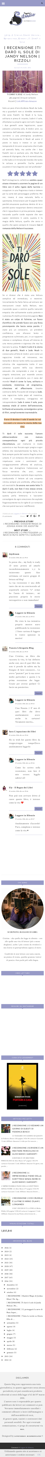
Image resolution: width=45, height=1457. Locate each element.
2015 (6, 1356)
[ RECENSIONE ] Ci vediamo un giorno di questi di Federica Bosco (27, 1128)
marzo (10, 1345)
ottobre (10, 1292)
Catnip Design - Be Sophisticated (27, 1436)
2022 (6, 1259)
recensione (10, 38)
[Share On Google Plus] (35, 516)
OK (39, 1454)
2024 (6, 1251)
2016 (7, 35)
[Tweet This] (27, 516)
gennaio (10, 1352)
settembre (11, 1323)
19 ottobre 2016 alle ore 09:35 (24, 704)
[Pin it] (39, 516)
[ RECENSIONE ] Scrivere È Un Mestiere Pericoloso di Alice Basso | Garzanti (27, 1151)
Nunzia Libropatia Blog (21, 648)
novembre (11, 1288)
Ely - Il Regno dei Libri (21, 787)
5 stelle (17, 35)
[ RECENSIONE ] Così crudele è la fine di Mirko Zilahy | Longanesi (27, 1201)
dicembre (11, 1285)
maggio (10, 1337)
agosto (10, 1326)
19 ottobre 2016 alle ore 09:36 (24, 763)
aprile (9, 1341)
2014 (6, 1360)
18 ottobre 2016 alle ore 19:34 (18, 652)
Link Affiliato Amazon (26, 101)
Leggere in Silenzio (25, 612)
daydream (14, 554)
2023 (6, 1255)
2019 (6, 1270)
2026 (6, 1248)
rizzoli (22, 38)
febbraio (11, 1349)
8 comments (7, 516)
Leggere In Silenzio (27, 1448)
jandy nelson (32, 35)
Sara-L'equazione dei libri (22, 731)
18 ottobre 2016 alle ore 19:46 (18, 735)
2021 (6, 1262)
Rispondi (38, 606)
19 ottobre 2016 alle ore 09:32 (24, 617)
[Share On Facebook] (31, 516)
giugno (10, 1334)
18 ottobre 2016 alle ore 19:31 (18, 558)
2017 (6, 1277)
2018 (6, 1274)
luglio (9, 1330)
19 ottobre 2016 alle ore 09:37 (24, 819)
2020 (6, 1266)
